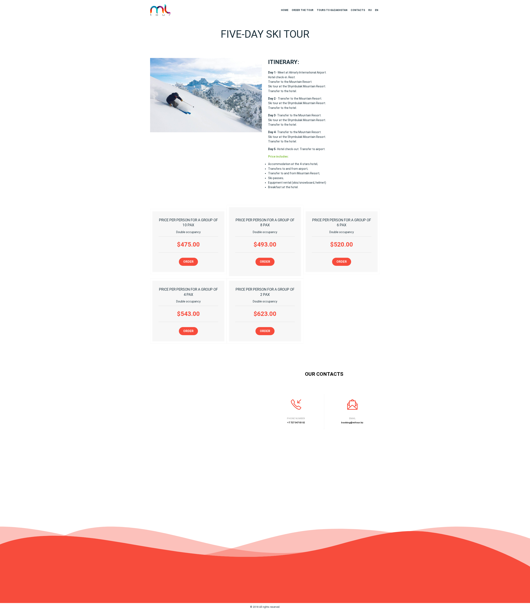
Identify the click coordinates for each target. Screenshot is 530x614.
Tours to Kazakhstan (332, 10)
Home (284, 10)
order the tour (302, 10)
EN (376, 10)
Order (188, 262)
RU (370, 10)
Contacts (358, 10)
